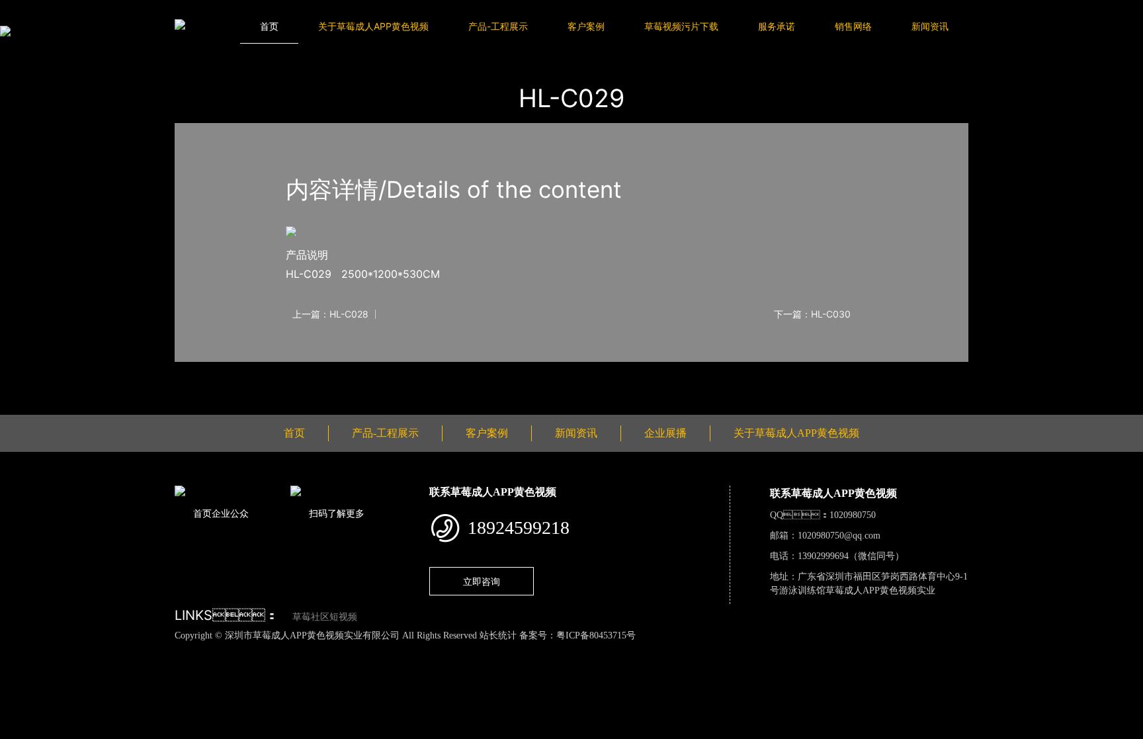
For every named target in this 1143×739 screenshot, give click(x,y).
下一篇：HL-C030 (812, 314)
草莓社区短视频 (324, 617)
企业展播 (665, 433)
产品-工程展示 (498, 26)
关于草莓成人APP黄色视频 (373, 26)
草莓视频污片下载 (681, 26)
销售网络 (853, 26)
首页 (269, 26)
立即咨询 (481, 581)
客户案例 (586, 26)
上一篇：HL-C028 (330, 314)
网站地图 (20, 650)
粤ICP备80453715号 (596, 635)
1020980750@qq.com (839, 536)
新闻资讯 (930, 26)
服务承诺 (776, 26)
